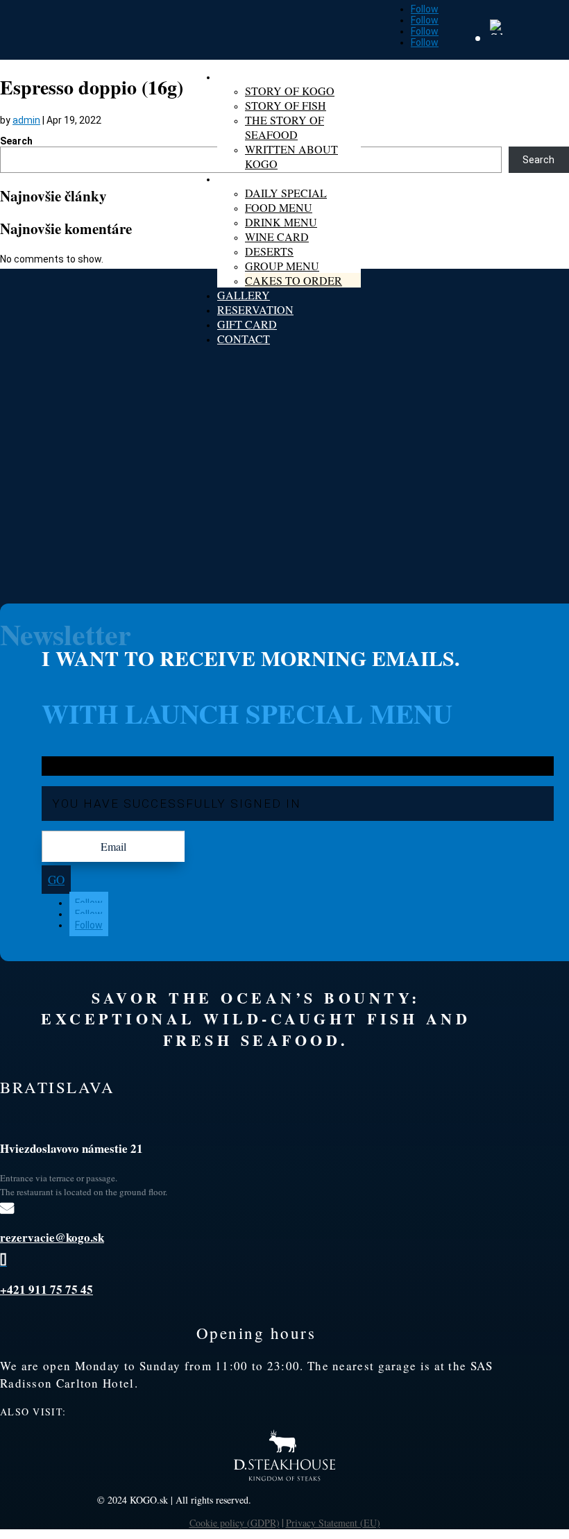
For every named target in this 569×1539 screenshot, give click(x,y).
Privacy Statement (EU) (333, 1522)
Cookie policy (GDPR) (234, 1522)
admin (26, 120)
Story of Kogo (289, 90)
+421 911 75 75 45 (46, 1289)
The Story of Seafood (284, 127)
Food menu (278, 207)
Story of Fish (285, 105)
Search (16, 141)
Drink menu (281, 222)
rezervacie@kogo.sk (52, 1237)
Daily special (286, 192)
